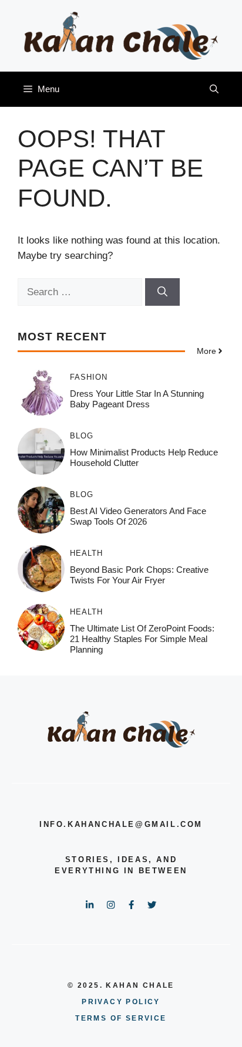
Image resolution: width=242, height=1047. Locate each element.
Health (86, 553)
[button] (214, 89)
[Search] (162, 292)
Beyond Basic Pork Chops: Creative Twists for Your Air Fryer (139, 575)
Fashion (88, 377)
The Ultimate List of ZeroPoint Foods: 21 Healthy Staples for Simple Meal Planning (142, 638)
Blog (81, 436)
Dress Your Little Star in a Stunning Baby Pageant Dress (137, 399)
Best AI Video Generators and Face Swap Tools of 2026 (138, 516)
